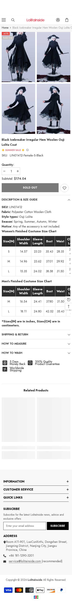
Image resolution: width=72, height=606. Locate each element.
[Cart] (67, 20)
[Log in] (58, 20)
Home (5, 28)
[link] (18, 447)
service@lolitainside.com (25, 561)
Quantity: (8, 165)
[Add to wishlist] (64, 188)
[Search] (13, 20)
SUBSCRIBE (57, 526)
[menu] (4, 20)
